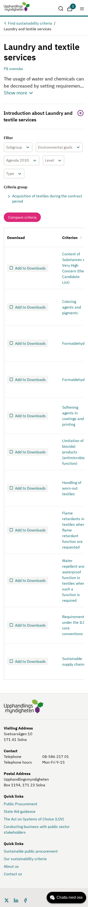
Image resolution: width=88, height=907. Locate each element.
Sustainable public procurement (31, 851)
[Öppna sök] (61, 8)
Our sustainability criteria (25, 858)
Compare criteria (22, 217)
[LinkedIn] (16, 900)
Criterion (70, 237)
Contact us (13, 874)
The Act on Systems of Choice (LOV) (34, 819)
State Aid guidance (19, 811)
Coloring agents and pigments (71, 307)
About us (11, 866)
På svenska (13, 68)
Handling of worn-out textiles (71, 488)
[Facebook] (25, 900)
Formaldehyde (74, 343)
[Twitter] (6, 900)
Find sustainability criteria (30, 23)
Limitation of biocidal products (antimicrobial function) (74, 452)
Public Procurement (20, 803)
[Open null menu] (82, 8)
